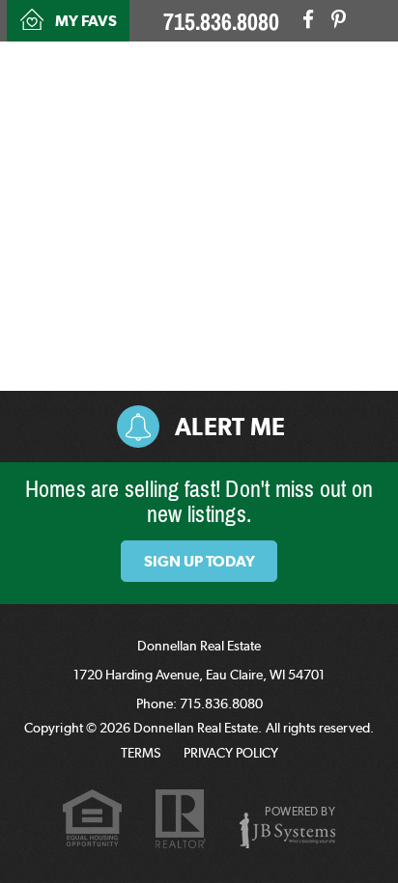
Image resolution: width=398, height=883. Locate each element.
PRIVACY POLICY (231, 752)
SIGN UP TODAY (199, 561)
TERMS (140, 752)
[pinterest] (338, 19)
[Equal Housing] (92, 820)
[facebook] (308, 19)
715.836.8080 (221, 22)
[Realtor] (181, 819)
